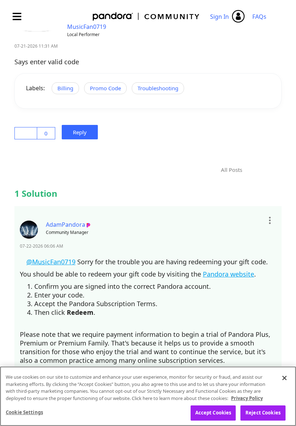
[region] (148, 396)
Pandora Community (146, 16)
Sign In (219, 17)
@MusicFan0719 (52, 261)
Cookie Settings (24, 412)
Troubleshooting (158, 88)
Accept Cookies (213, 412)
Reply (82, 132)
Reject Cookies (262, 412)
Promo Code (105, 88)
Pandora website (228, 274)
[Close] (284, 378)
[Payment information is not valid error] (253, 165)
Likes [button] (27, 133)
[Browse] (21, 16)
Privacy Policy (247, 398)
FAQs (259, 17)
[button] (269, 220)
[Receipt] (264, 170)
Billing (65, 88)
